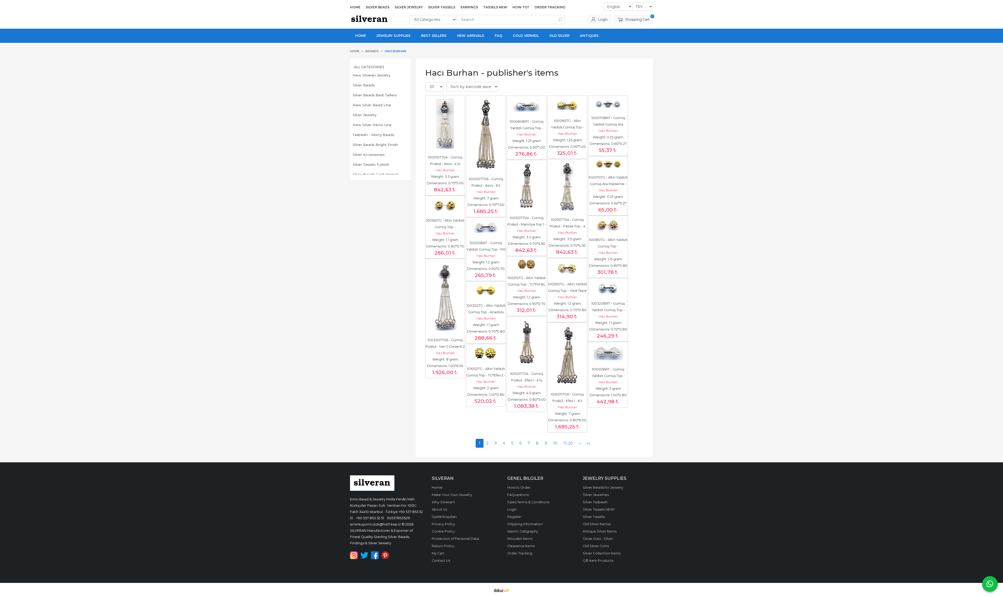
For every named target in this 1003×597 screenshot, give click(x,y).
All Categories (369, 67)
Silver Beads (364, 85)
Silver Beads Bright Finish (375, 145)
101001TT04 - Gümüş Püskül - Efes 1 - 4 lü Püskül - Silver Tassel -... (527, 380)
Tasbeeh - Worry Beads (373, 135)
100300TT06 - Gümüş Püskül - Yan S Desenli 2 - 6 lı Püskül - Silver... (445, 346)
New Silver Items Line (372, 125)
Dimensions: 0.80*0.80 (608, 266)
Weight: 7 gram (486, 198)
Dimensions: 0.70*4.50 (567, 245)
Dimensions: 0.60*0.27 (608, 144)
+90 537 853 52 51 (370, 518)
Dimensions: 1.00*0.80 (608, 395)
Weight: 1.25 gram (526, 141)
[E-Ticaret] (501, 590)
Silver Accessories (368, 154)
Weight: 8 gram (445, 359)
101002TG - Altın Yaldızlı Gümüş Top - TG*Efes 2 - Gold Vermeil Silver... (486, 375)
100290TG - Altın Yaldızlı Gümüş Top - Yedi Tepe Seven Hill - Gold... (568, 290)
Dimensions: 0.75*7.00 (486, 205)
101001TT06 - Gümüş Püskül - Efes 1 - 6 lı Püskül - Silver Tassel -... (567, 400)
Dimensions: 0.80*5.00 (527, 399)
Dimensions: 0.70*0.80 (567, 310)
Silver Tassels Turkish (371, 164)
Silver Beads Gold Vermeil (375, 174)
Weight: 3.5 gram (445, 177)
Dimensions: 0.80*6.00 (567, 420)
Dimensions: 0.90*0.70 (486, 269)
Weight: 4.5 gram (526, 393)
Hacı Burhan (445, 170)
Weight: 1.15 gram (608, 259)
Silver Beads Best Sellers (375, 95)
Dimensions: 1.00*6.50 (445, 366)
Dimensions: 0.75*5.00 (445, 183)
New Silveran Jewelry (371, 75)
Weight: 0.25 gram (608, 137)
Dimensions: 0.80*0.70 (445, 246)
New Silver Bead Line (372, 105)
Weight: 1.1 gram (445, 240)
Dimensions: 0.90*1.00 (526, 147)
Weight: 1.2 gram (485, 262)
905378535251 (398, 518)
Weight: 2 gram (608, 389)
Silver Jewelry (364, 115)
